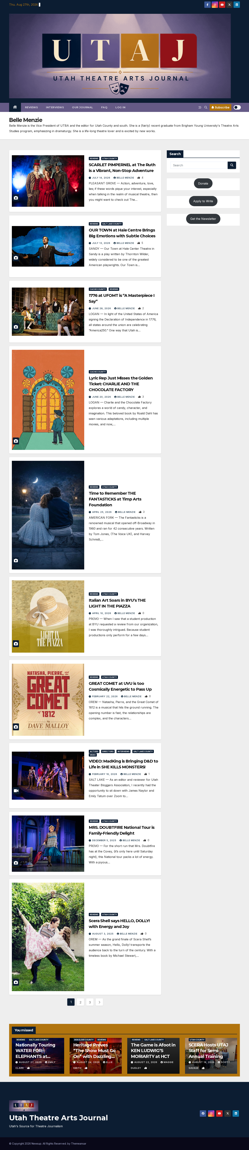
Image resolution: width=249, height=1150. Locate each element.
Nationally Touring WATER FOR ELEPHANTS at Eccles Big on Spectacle (35, 1056)
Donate (203, 183)
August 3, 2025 (103, 933)
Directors (108, 751)
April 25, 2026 (102, 512)
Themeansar (78, 1143)
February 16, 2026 (105, 774)
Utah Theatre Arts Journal (58, 1117)
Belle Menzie (126, 177)
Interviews (55, 107)
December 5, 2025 (104, 840)
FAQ (104, 107)
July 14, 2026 (101, 177)
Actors (94, 751)
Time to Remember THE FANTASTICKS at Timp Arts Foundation (115, 499)
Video (93, 755)
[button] (205, 107)
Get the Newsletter (203, 219)
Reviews (31, 107)
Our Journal (82, 107)
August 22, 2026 (146, 1062)
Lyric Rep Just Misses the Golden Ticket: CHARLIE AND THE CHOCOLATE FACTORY (121, 384)
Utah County (109, 158)
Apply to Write (203, 201)
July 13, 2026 (101, 243)
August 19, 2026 (203, 1062)
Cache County (98, 289)
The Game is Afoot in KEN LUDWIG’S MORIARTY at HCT (153, 1050)
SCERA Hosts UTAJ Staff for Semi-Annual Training (208, 1050)
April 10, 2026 (102, 613)
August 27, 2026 (30, 1062)
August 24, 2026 (88, 1062)
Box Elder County (84, 1040)
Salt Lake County (112, 224)
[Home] (15, 107)
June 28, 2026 (102, 308)
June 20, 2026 (102, 396)
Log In (120, 107)
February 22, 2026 (105, 696)
